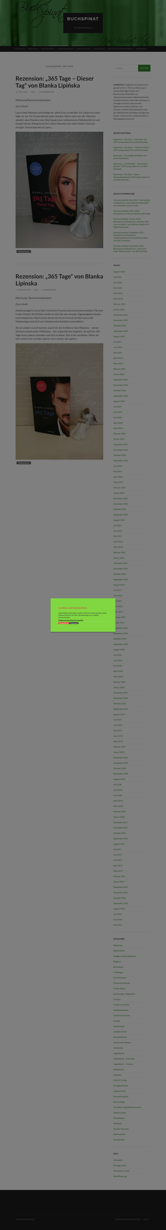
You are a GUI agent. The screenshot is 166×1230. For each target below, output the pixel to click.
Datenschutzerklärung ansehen (70, 620)
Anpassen (74, 623)
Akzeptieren (64, 623)
